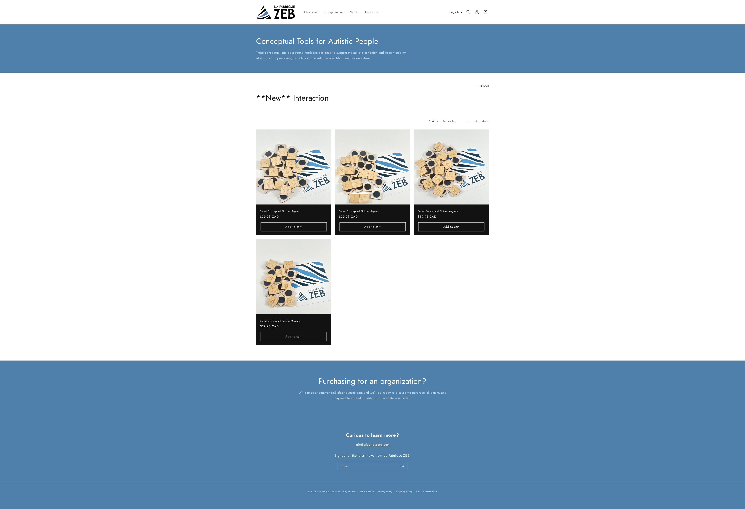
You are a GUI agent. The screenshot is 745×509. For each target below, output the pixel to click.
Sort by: (433, 121)
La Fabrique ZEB (325, 491)
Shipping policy (404, 491)
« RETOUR (483, 86)
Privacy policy (385, 491)
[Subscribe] (403, 466)
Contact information (426, 491)
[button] (468, 12)
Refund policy (367, 491)
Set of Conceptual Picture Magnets (280, 211)
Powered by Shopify (345, 491)
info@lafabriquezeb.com (372, 444)
